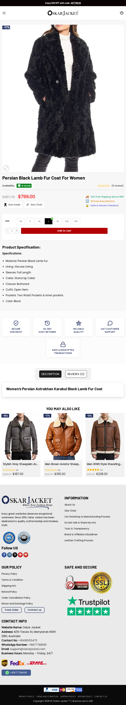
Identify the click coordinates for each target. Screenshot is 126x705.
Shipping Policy (68, 696)
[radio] (21, 221)
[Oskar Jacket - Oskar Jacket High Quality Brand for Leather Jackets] (63, 13)
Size (7, 221)
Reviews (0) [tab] (76, 374)
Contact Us (100, 696)
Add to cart (64, 230)
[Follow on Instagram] (9, 554)
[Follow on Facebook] (4, 554)
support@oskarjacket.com (27, 649)
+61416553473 (27, 640)
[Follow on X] (14, 554)
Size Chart (36, 204)
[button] (4, 13)
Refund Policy (85, 696)
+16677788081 (37, 645)
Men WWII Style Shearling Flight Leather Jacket (104, 464)
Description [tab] (50, 374)
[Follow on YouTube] (25, 554)
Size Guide (14, 204)
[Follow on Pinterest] (20, 554)
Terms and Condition (47, 696)
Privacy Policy (26, 696)
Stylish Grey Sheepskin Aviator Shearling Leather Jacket (20, 464)
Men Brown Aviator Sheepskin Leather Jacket (62, 464)
